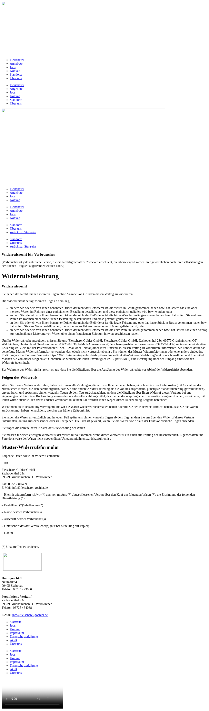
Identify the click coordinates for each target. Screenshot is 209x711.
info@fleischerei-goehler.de (30, 615)
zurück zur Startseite (23, 232)
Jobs (13, 67)
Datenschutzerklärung (24, 636)
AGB (13, 640)
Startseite (15, 622)
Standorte (16, 74)
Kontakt (15, 71)
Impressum (17, 633)
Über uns (16, 78)
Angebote (16, 63)
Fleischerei (17, 60)
